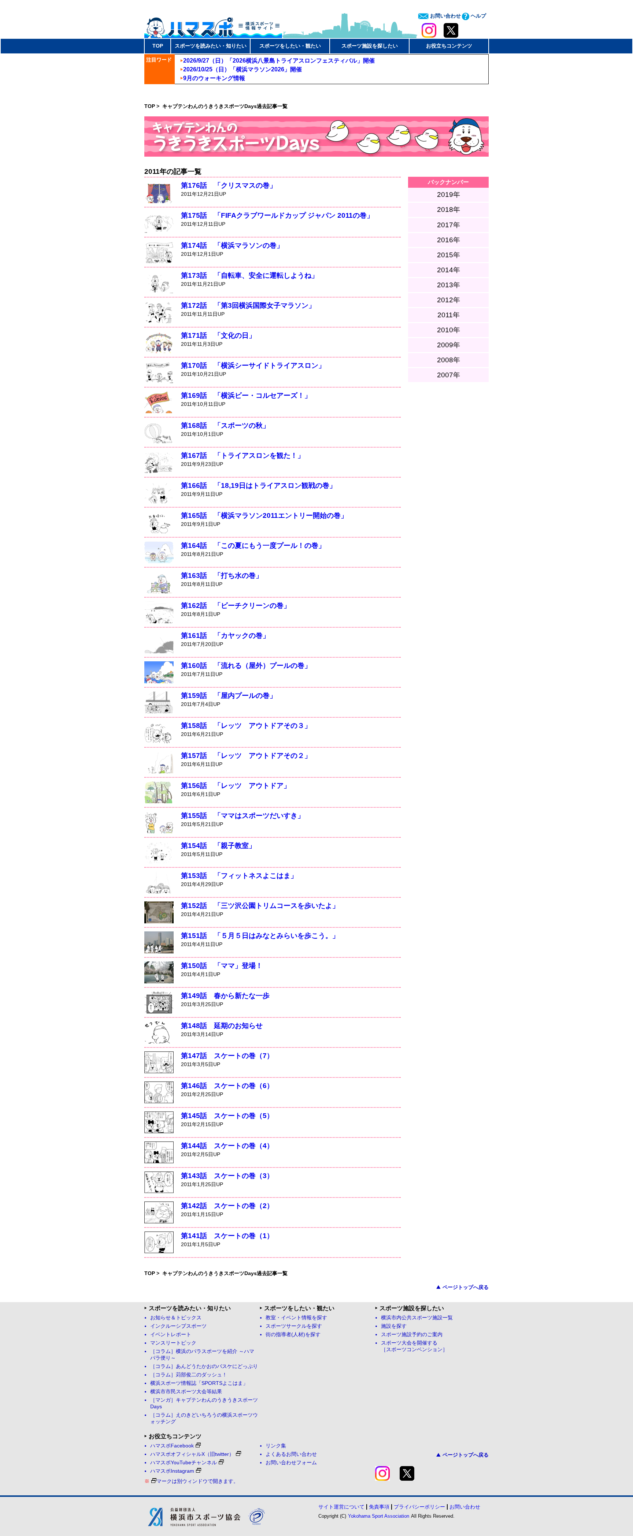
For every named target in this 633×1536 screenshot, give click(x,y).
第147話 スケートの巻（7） (227, 1055)
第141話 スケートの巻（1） (227, 1236)
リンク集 (276, 1446)
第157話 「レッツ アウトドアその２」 (246, 755)
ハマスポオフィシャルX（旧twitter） (192, 1454)
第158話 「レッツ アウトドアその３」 (246, 725)
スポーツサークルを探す (294, 1326)
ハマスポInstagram (172, 1471)
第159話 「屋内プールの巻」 (229, 695)
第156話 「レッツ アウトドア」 (235, 785)
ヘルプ (477, 16)
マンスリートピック (173, 1343)
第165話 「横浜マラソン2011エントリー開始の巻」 (264, 515)
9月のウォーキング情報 (214, 78)
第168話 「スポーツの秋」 (225, 425)
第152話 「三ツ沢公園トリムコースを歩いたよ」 (260, 905)
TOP (157, 46)
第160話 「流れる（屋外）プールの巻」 (246, 665)
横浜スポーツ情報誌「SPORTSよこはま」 (199, 1383)
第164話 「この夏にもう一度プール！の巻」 (253, 545)
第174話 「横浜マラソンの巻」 (232, 245)
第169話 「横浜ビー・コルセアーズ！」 (246, 395)
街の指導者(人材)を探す (293, 1334)
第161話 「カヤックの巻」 (225, 635)
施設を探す (394, 1326)
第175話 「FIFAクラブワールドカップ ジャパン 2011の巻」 (277, 215)
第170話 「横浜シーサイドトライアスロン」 (253, 365)
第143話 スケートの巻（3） (227, 1176)
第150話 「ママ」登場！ (222, 965)
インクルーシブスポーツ (178, 1326)
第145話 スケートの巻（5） (227, 1116)
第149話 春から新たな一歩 (225, 995)
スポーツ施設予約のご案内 (412, 1334)
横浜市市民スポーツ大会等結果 (186, 1391)
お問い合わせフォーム (291, 1462)
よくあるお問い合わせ (291, 1454)
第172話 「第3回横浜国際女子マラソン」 (248, 305)
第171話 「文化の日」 (218, 335)
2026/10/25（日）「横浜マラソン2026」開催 (242, 69)
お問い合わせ (445, 16)
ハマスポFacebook (172, 1446)
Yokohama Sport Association (378, 1516)
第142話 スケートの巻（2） (227, 1206)
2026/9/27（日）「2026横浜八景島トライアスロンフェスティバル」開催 (279, 60)
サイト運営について (341, 1507)
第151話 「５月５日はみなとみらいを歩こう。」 (260, 935)
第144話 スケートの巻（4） (227, 1146)
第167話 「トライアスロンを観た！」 (242, 455)
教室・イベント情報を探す (296, 1317)
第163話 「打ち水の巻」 (222, 575)
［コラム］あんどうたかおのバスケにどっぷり (204, 1366)
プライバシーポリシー (419, 1507)
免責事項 (379, 1507)
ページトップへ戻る (466, 1287)
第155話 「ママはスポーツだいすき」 (242, 815)
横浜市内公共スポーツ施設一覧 (417, 1317)
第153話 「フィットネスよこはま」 (239, 875)
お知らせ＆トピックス (175, 1317)
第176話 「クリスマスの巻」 (229, 185)
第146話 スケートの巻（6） (227, 1086)
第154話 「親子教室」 (218, 845)
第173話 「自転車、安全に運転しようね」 (249, 275)
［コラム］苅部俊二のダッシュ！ (188, 1375)
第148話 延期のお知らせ (222, 1025)
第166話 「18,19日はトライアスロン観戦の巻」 (258, 485)
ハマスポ (213, 25)
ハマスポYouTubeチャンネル (183, 1462)
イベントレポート (170, 1334)
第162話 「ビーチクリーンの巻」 (235, 605)
